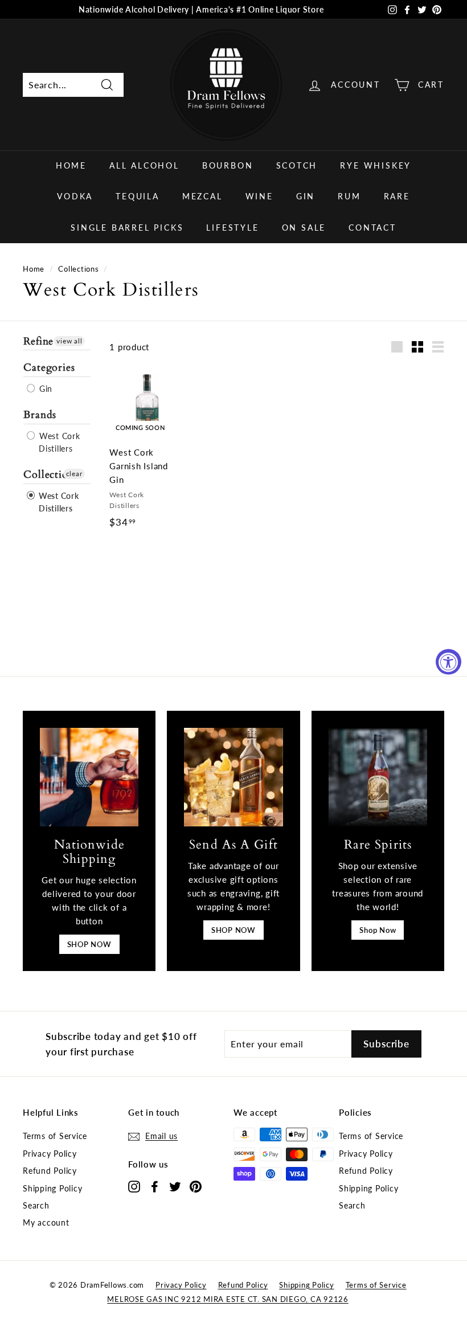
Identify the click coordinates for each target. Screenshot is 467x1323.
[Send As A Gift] (233, 777)
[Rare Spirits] (378, 777)
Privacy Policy (50, 1153)
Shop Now (377, 930)
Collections (78, 268)
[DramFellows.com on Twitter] (175, 1186)
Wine (259, 196)
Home (71, 165)
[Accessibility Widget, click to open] (448, 661)
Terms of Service (55, 1136)
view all (69, 341)
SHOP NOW (89, 944)
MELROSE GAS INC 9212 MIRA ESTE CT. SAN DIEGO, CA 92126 (228, 1299)
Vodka (75, 196)
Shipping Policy (52, 1188)
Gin (305, 196)
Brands (39, 415)
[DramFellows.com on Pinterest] (196, 1186)
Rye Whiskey (375, 165)
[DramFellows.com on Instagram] (134, 1186)
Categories (49, 368)
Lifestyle (232, 227)
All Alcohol (144, 165)
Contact (372, 227)
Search (36, 1205)
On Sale (304, 227)
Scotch (297, 165)
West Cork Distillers (58, 442)
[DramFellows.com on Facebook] (155, 1186)
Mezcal (202, 196)
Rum (349, 196)
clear (74, 473)
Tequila (137, 196)
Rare (397, 196)
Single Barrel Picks (127, 227)
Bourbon (227, 165)
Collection (49, 475)
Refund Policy (50, 1170)
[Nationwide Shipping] (89, 777)
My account (46, 1222)
